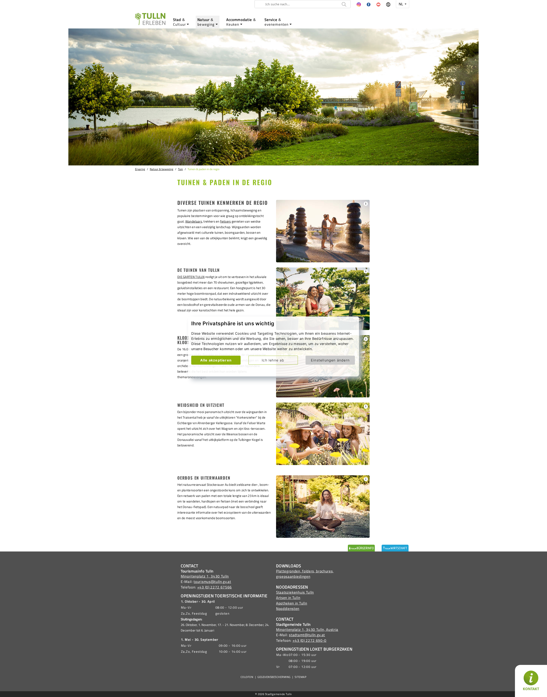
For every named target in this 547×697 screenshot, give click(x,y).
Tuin (180, 169)
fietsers (225, 221)
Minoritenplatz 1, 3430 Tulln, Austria (307, 629)
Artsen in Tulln (288, 597)
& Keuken (241, 22)
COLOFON (247, 677)
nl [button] (401, 4)
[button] (359, 5)
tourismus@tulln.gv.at (212, 581)
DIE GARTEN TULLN (191, 276)
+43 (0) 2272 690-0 (309, 640)
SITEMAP (300, 677)
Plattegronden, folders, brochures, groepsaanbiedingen (305, 574)
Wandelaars (193, 221)
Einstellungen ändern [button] (330, 360)
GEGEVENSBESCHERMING (274, 677)
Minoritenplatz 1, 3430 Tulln (205, 576)
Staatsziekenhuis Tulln (295, 592)
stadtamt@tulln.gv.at (307, 635)
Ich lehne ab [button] (273, 360)
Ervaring (140, 169)
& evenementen (277, 22)
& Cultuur (179, 22)
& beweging (206, 22)
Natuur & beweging (161, 169)
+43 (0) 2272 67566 (214, 587)
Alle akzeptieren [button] (216, 360)
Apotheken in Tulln (291, 603)
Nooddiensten (287, 608)
